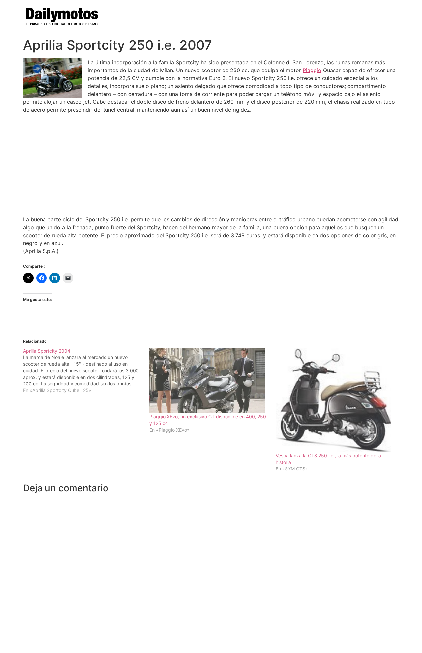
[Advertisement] (211, 164)
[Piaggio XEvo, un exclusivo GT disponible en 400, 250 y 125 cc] (209, 380)
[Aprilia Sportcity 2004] (86, 371)
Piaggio (312, 70)
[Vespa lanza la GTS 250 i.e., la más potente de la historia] (335, 400)
